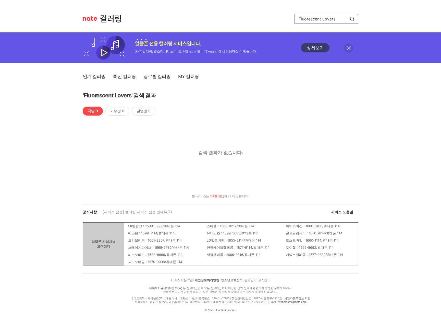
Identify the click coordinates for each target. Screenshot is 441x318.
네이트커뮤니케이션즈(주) (165, 288)
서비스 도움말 (342, 212)
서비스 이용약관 (182, 280)
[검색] (352, 19)
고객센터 (264, 280)
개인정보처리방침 (207, 280)
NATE (90, 18)
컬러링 (113, 18)
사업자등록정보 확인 (297, 298)
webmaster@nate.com (292, 301)
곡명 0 (93, 111)
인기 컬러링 (94, 76)
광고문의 (250, 280)
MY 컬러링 (188, 76)
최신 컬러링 (124, 76)
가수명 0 (117, 111)
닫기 (348, 48)
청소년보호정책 (231, 280)
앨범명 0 (144, 111)
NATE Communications (222, 310)
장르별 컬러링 (156, 76)
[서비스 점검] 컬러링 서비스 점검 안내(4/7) (137, 212)
